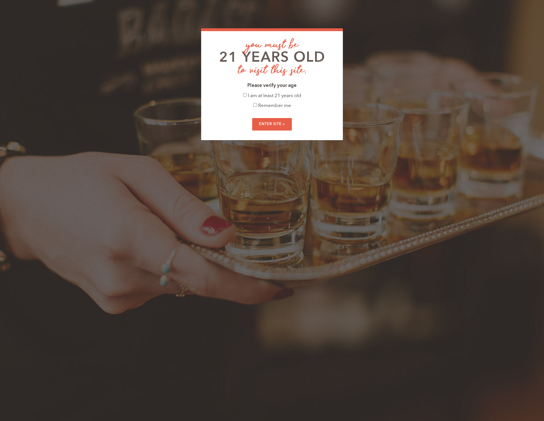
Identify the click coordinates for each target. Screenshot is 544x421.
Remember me (274, 105)
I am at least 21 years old (274, 95)
